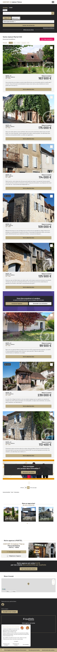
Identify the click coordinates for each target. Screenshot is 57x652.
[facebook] (2, 604)
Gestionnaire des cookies (48, 650)
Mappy (14, 591)
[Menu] (53, 2)
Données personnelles (34, 650)
